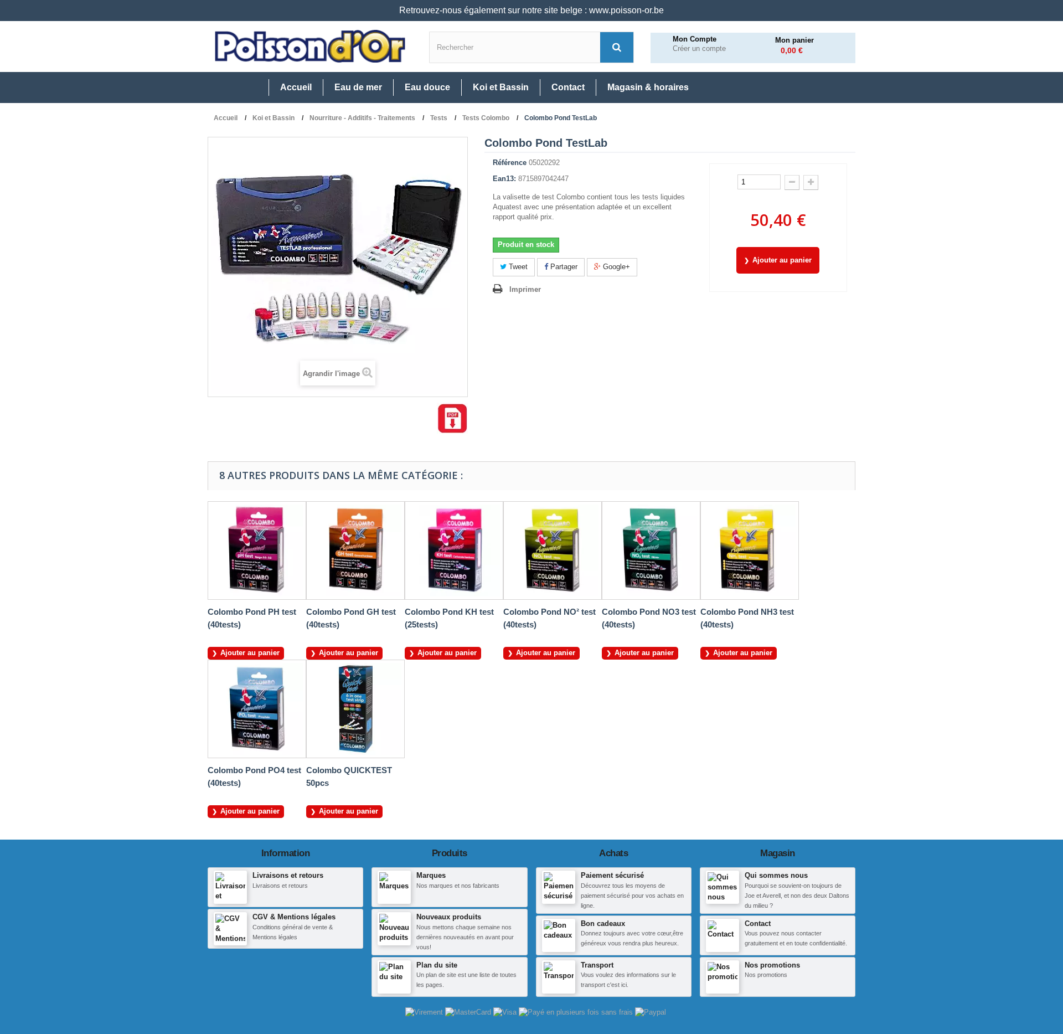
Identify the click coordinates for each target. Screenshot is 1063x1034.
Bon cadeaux (603, 923)
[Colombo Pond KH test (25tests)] (454, 550)
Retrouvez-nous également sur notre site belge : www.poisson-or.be (531, 10)
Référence (510, 162)
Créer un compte (699, 49)
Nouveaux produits (448, 917)
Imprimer (525, 289)
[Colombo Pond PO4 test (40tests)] (257, 709)
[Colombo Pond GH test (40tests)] (355, 550)
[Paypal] (650, 1012)
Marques (431, 875)
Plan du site (436, 965)
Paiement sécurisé (612, 875)
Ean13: (504, 178)
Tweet (517, 267)
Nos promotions (772, 965)
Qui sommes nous (776, 875)
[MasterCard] (469, 1012)
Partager (562, 267)
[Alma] (577, 1012)
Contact (758, 923)
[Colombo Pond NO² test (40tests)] (552, 550)
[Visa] (506, 1012)
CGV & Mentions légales (294, 917)
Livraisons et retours (287, 875)
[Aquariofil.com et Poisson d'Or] (310, 46)
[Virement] (425, 1012)
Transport (597, 965)
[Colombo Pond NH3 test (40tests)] (749, 550)
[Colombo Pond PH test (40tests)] (257, 550)
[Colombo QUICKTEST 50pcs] (355, 709)
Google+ (615, 267)
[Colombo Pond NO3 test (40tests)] (651, 550)
